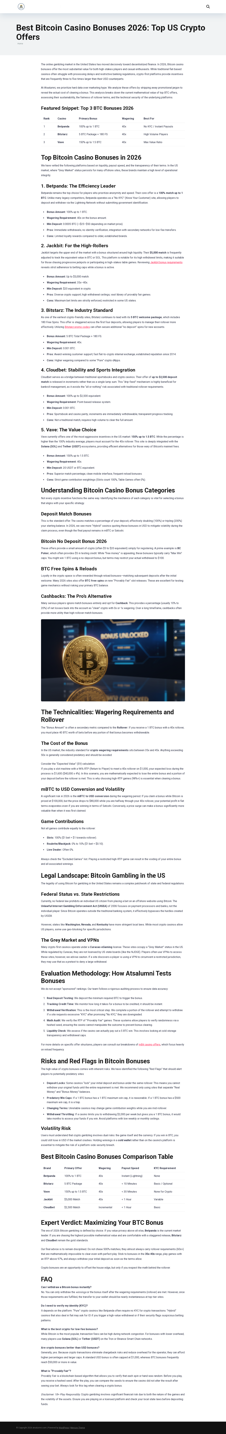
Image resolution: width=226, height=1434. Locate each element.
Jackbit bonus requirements (166, 262)
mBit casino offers (149, 1044)
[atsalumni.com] (21, 5)
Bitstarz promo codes (77, 327)
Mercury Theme (77, 1428)
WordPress (64, 1428)
